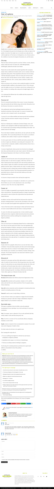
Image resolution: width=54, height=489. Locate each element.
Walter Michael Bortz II (41, 41)
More (41, 7)
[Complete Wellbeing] (27, 4)
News (15, 0)
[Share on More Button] (31, 403)
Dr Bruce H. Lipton (40, 15)
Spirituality (35, 7)
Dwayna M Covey (40, 34)
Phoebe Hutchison (40, 38)
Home (2, 0)
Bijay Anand (39, 32)
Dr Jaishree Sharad (40, 48)
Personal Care (3, 12)
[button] (51, 8)
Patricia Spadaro (40, 27)
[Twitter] (52, 0)
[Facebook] (47, 0)
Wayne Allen (39, 18)
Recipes (10, 0)
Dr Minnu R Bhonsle (40, 51)
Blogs (7, 0)
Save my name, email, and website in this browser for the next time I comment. (15, 459)
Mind (29, 7)
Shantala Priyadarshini (8, 17)
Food (11, 7)
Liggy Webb (39, 24)
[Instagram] (48, 0)
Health (16, 7)
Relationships (23, 7)
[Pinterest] (50, 0)
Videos (4, 0)
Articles (13, 0)
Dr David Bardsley (40, 21)
